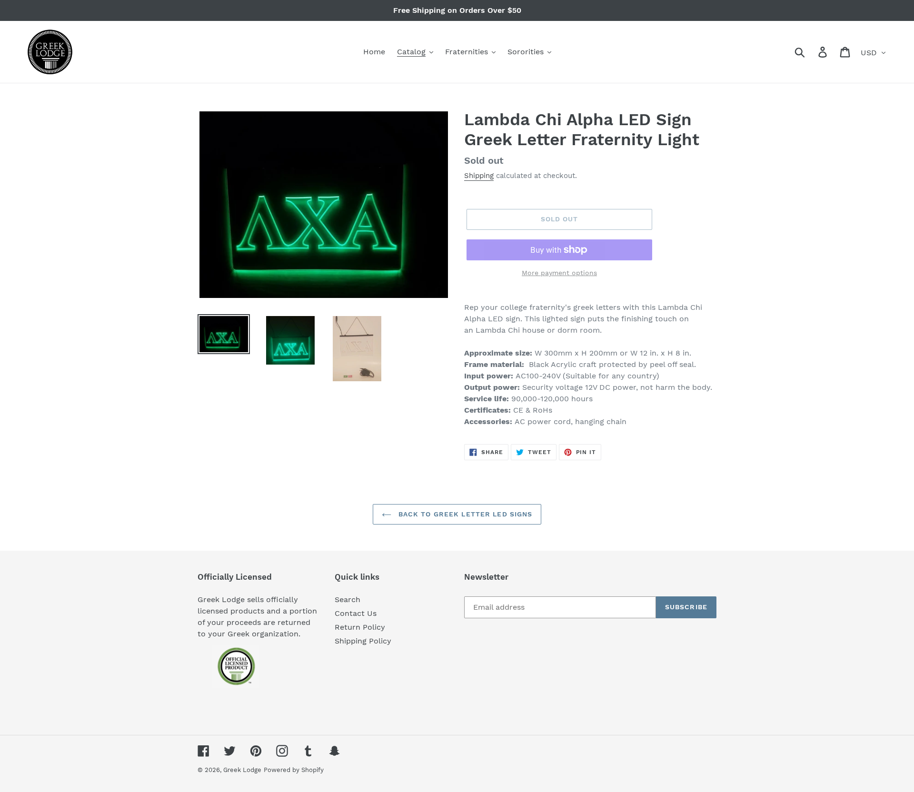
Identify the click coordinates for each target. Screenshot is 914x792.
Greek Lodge (242, 769)
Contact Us (356, 613)
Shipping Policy (363, 640)
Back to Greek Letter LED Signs (464, 514)
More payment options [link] (559, 273)
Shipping (479, 175)
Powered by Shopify (294, 769)
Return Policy (360, 627)
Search (347, 599)
